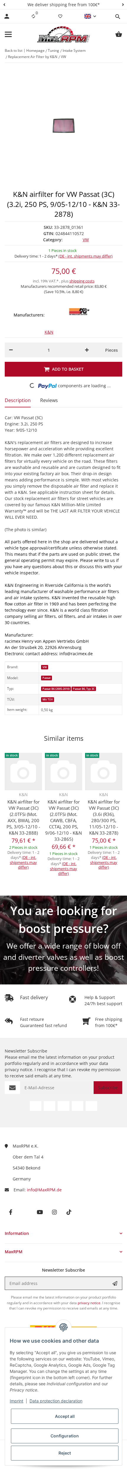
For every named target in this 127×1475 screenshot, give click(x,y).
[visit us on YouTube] (63, 1106)
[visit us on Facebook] (35, 1106)
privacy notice (18, 1069)
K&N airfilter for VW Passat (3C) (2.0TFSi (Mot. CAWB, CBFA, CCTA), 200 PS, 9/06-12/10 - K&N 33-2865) (63, 820)
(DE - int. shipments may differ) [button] (85, 256)
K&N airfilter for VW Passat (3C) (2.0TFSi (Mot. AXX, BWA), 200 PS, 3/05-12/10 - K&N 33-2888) (23, 817)
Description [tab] (18, 400)
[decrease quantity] (11, 350)
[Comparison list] (33, 16)
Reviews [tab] (49, 400)
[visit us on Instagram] (77, 1106)
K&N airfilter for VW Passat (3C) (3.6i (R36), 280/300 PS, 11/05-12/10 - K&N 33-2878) (104, 817)
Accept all (65, 1416)
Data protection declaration (56, 1400)
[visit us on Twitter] (49, 1106)
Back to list (13, 50)
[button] (4, 4)
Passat (47, 678)
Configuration (65, 1435)
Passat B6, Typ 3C (84, 689)
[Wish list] (60, 16)
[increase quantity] (87, 350)
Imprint (16, 1400)
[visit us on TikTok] (91, 1106)
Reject (64, 1452)
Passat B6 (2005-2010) (56, 689)
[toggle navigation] (8, 34)
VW (86, 239)
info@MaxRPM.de (44, 1190)
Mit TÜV (48, 699)
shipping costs (82, 281)
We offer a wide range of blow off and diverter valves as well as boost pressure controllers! (63, 957)
